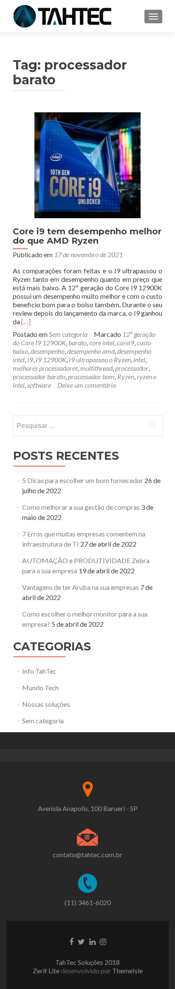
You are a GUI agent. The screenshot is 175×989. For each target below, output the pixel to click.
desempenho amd (91, 351)
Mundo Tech (40, 687)
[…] (26, 321)
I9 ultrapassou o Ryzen (100, 360)
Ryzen (125, 376)
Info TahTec (39, 671)
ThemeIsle (127, 971)
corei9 (125, 343)
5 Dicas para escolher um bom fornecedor (82, 480)
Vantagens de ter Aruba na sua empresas (80, 587)
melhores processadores (45, 368)
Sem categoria (68, 334)
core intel (101, 343)
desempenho (48, 351)
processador (131, 368)
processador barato (39, 376)
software (39, 385)
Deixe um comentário (86, 385)
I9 (30, 360)
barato (77, 343)
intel (139, 360)
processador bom (91, 376)
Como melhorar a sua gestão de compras (81, 507)
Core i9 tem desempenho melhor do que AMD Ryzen (87, 236)
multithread (96, 368)
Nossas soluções (46, 704)
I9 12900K (51, 360)
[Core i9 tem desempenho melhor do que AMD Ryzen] (87, 164)
